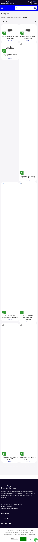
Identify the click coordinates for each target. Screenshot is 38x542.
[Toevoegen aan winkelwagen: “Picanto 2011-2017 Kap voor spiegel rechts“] (22, 33)
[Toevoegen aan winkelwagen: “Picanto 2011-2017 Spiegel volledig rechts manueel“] (22, 173)
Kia (8, 17)
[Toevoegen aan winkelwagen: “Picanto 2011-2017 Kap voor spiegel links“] (4, 33)
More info (14, 538)
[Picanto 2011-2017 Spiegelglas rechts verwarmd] (28, 248)
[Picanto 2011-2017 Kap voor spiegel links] (10, 30)
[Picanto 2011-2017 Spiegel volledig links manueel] (10, 48)
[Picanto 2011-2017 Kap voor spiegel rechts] (28, 30)
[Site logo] (7, 2)
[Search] (35, 8)
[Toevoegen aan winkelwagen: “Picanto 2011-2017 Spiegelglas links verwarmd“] (4, 312)
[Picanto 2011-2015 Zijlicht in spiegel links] (10, 390)
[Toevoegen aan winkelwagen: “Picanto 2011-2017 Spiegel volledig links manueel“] (4, 51)
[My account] (24, 2)
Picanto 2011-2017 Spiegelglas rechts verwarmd (28, 317)
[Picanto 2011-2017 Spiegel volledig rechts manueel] (28, 109)
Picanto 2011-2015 (16, 17)
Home (3, 17)
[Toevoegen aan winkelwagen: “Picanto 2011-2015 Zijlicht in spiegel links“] (4, 454)
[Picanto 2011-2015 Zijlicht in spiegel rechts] (28, 390)
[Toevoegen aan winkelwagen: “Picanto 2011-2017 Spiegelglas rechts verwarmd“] (22, 312)
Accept (23, 538)
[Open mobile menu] (2, 8)
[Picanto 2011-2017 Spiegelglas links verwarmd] (10, 248)
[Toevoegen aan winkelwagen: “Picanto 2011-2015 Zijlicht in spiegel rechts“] (22, 454)
